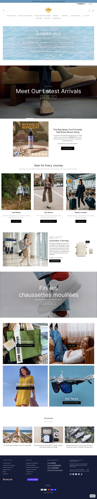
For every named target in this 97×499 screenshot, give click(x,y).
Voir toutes (48, 421)
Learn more (55, 260)
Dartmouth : (54, 465)
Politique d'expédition (31, 465)
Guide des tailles (6, 469)
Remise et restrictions (8, 467)
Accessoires (75, 15)
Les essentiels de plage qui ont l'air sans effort (17, 445)
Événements (57, 18)
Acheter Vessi (48, 303)
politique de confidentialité (32, 463)
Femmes (56, 15)
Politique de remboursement (32, 467)
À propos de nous (7, 463)
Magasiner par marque (43, 15)
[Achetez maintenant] (25, 343)
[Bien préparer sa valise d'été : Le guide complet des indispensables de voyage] (48, 434)
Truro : (51, 462)
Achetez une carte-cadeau (9, 465)
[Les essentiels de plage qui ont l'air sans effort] (17, 434)
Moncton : (53, 467)
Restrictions (29, 473)
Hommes (65, 15)
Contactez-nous (29, 471)
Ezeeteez (39, 18)
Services (47, 18)
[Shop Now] (48, 43)
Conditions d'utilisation (31, 469)
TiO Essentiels (11, 15)
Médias (4, 471)
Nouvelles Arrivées (26, 15)
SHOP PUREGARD (67, 148)
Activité (86, 15)
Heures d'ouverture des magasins (55, 470)
